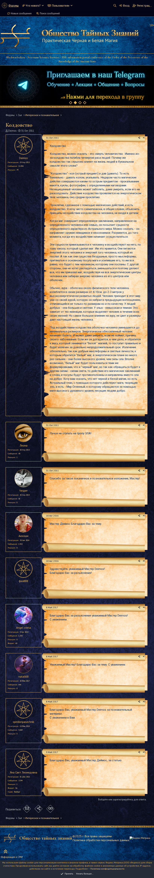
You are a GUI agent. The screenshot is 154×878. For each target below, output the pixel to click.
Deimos (12, 130)
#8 (144, 701)
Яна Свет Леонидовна (23, 772)
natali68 (23, 676)
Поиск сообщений (50, 13)
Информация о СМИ (12, 857)
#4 (144, 515)
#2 (144, 425)
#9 (144, 752)
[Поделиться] (139, 138)
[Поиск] (115, 5)
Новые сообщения (21, 13)
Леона (23, 445)
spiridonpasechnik (23, 722)
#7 (144, 656)
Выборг (17, 792)
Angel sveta (23, 627)
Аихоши (23, 536)
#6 (144, 607)
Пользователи (60, 5)
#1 (144, 137)
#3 (144, 470)
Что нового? (33, 5)
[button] (43, 5)
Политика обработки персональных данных (100, 840)
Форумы (13, 5)
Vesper (23, 490)
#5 (144, 561)
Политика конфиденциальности (107, 868)
